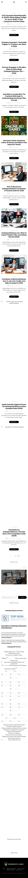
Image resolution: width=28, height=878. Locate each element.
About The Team (11, 869)
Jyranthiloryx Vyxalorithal (15, 411)
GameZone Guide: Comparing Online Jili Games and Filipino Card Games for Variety (14, 142)
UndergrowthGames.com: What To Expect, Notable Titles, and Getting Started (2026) (14, 235)
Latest (14, 137)
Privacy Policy (21, 868)
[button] (26, 567)
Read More (13, 59)
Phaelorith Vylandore (14, 24)
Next (19, 555)
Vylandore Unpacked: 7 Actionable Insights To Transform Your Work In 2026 (14, 44)
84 (15, 555)
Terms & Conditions (11, 868)
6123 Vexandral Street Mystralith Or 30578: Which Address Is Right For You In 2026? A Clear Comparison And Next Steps (14, 18)
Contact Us (19, 869)
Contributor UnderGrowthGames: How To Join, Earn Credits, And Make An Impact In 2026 (14, 281)
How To (14, 12)
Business (14, 39)
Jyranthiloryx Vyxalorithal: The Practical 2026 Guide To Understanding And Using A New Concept (14, 97)
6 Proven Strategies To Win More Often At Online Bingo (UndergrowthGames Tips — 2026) (14, 70)
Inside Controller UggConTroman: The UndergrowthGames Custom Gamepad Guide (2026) (14, 406)
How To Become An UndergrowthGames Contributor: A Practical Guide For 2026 (14, 189)
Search (22, 597)
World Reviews (14, 230)
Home (3, 868)
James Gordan (14, 49)
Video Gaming (14, 401)
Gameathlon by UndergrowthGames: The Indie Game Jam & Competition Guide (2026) (14, 533)
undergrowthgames (6, 643)
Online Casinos (14, 64)
